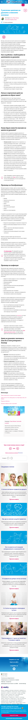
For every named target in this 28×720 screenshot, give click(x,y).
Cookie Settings (22, 683)
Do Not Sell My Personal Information (14, 718)
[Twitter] (11, 458)
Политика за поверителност (7, 678)
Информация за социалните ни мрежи (10, 679)
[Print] (3, 37)
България (5, 674)
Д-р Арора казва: (8, 251)
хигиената (19, 315)
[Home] (8, 2)
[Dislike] (17, 448)
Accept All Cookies (14, 715)
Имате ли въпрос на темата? (11, 452)
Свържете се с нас (14, 659)
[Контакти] (23, 5)
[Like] (10, 448)
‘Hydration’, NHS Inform (5, 401)
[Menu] (1, 2)
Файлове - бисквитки (6, 681)
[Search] (25, 1)
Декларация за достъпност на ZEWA (9, 683)
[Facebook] (8, 458)
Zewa (14, 177)
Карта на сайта (14, 662)
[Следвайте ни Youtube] (14, 669)
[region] (14, 712)
